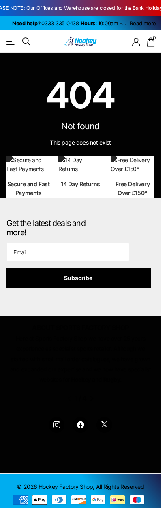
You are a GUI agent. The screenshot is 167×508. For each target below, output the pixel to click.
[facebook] (80, 425)
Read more (143, 23)
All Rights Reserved (120, 486)
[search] (26, 42)
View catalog (11, 41)
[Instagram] (56, 425)
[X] (104, 425)
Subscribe (79, 277)
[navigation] (69, 399)
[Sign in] (136, 42)
